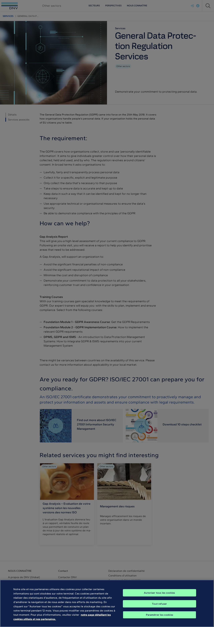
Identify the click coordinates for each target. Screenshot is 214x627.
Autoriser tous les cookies (159, 592)
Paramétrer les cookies (159, 614)
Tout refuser (159, 603)
